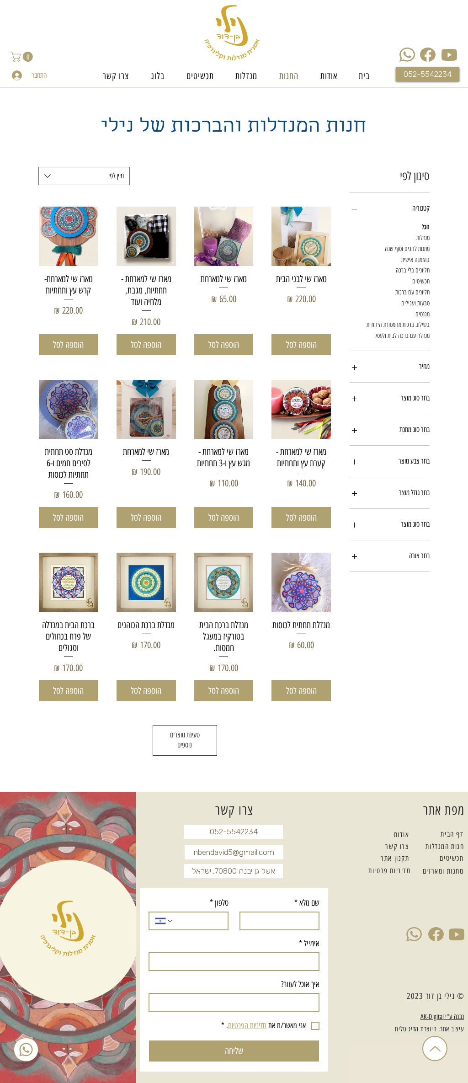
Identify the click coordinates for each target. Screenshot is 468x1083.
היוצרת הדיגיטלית (415, 1029)
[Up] (434, 1048)
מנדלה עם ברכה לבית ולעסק (402, 336)
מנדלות (423, 238)
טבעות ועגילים (415, 303)
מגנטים (422, 314)
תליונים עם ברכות (412, 292)
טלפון (219, 903)
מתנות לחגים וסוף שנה (407, 249)
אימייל (309, 944)
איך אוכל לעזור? (300, 984)
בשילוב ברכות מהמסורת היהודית (398, 325)
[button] (23, 57)
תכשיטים (421, 281)
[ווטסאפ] (26, 1050)
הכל (426, 227)
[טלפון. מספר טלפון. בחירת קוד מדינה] (164, 921)
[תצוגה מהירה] (301, 236)
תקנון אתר (395, 858)
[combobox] (84, 176)
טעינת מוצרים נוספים (185, 740)
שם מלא (306, 903)
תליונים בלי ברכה (413, 270)
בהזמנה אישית (415, 260)
